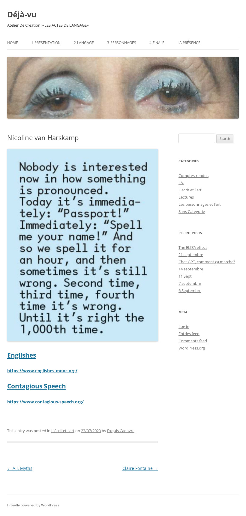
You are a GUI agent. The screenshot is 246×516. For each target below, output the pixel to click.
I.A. (181, 182)
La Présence (189, 42)
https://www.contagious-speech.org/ (45, 402)
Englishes (21, 355)
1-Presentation (46, 42)
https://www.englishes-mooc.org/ (42, 370)
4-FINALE (156, 42)
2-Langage (84, 42)
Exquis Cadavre (120, 430)
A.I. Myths (19, 468)
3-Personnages (121, 42)
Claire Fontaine (140, 468)
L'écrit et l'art (62, 430)
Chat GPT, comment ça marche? (206, 261)
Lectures (186, 197)
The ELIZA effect (192, 247)
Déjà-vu (22, 14)
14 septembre (190, 269)
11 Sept (185, 276)
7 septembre (189, 283)
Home (12, 42)
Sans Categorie (191, 211)
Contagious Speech (36, 386)
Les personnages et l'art (199, 204)
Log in (183, 326)
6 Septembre (189, 290)
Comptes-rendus (193, 175)
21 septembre (190, 254)
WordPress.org (191, 348)
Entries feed (189, 333)
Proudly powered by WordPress (33, 505)
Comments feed (192, 341)
